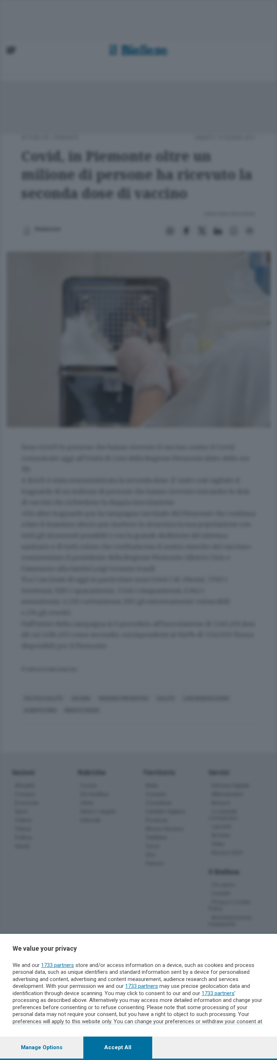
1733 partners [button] (57, 965)
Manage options (41, 1047)
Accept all (117, 1047)
